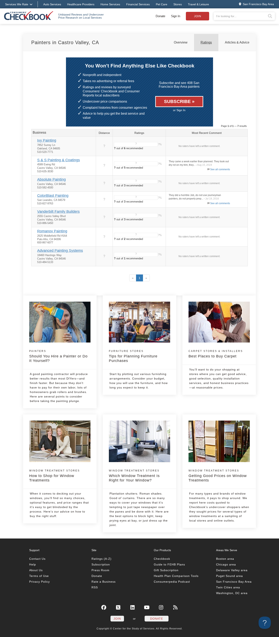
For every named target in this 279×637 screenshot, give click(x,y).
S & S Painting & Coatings (58, 160)
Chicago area (226, 564)
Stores (177, 4)
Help (32, 564)
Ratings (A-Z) (102, 558)
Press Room (100, 570)
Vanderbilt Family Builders (58, 211)
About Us (36, 570)
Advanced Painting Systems (60, 251)
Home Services (110, 4)
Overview (180, 42)
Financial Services (138, 4)
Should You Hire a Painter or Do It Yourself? (58, 356)
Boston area (225, 558)
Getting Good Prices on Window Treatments (218, 475)
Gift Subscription (166, 570)
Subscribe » (179, 101)
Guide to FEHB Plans (169, 564)
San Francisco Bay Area (234, 581)
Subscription (101, 564)
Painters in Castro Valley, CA (65, 42)
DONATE (156, 618)
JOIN (117, 618)
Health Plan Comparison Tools (176, 576)
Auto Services (52, 4)
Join (197, 16)
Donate (160, 16)
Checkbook (162, 558)
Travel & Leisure (198, 4)
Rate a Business (104, 581)
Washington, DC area (232, 593)
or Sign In (179, 110)
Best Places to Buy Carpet (216, 354)
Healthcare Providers (80, 4)
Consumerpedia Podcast (172, 581)
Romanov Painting (52, 231)
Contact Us (37, 558)
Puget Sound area (229, 576)
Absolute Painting (51, 179)
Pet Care (161, 4)
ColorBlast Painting (52, 196)
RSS (95, 587)
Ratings (206, 42)
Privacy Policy (39, 581)
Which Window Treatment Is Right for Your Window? (134, 475)
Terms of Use (39, 576)
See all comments (220, 169)
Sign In (175, 16)
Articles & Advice (237, 42)
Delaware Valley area (232, 570)
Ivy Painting (46, 140)
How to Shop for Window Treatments (54, 475)
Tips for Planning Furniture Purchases (133, 356)
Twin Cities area (228, 587)
